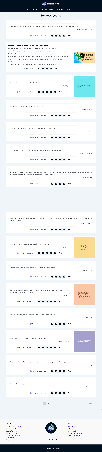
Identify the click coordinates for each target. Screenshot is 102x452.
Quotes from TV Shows (13, 426)
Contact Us (72, 426)
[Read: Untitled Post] (84, 86)
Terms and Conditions (75, 433)
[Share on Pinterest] (47, 92)
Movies (44, 9)
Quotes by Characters (13, 435)
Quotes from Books (12, 431)
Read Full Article (28, 68)
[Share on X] (56, 35)
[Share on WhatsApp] (64, 35)
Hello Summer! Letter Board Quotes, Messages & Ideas (28, 45)
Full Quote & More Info (39, 35)
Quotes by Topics (11, 438)
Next (91, 403)
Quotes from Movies (12, 429)
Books (51, 9)
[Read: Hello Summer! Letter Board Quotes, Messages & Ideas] (84, 57)
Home (28, 9)
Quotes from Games (12, 433)
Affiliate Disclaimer (74, 435)
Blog (74, 9)
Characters (59, 9)
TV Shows (36, 9)
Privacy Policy (72, 431)
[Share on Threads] (60, 35)
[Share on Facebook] (52, 35)
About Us (71, 429)
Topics (68, 9)
